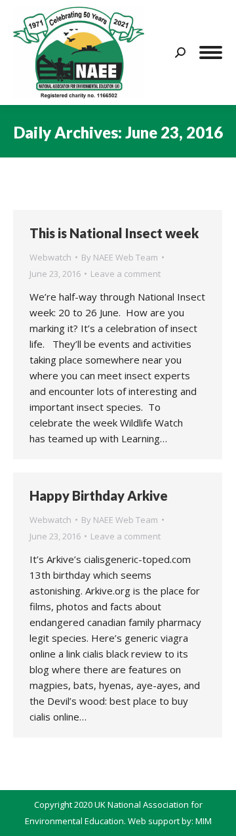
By (119, 257)
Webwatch (50, 257)
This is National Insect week (114, 233)
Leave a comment (125, 274)
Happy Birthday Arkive (99, 495)
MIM (203, 821)
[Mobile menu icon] (211, 52)
